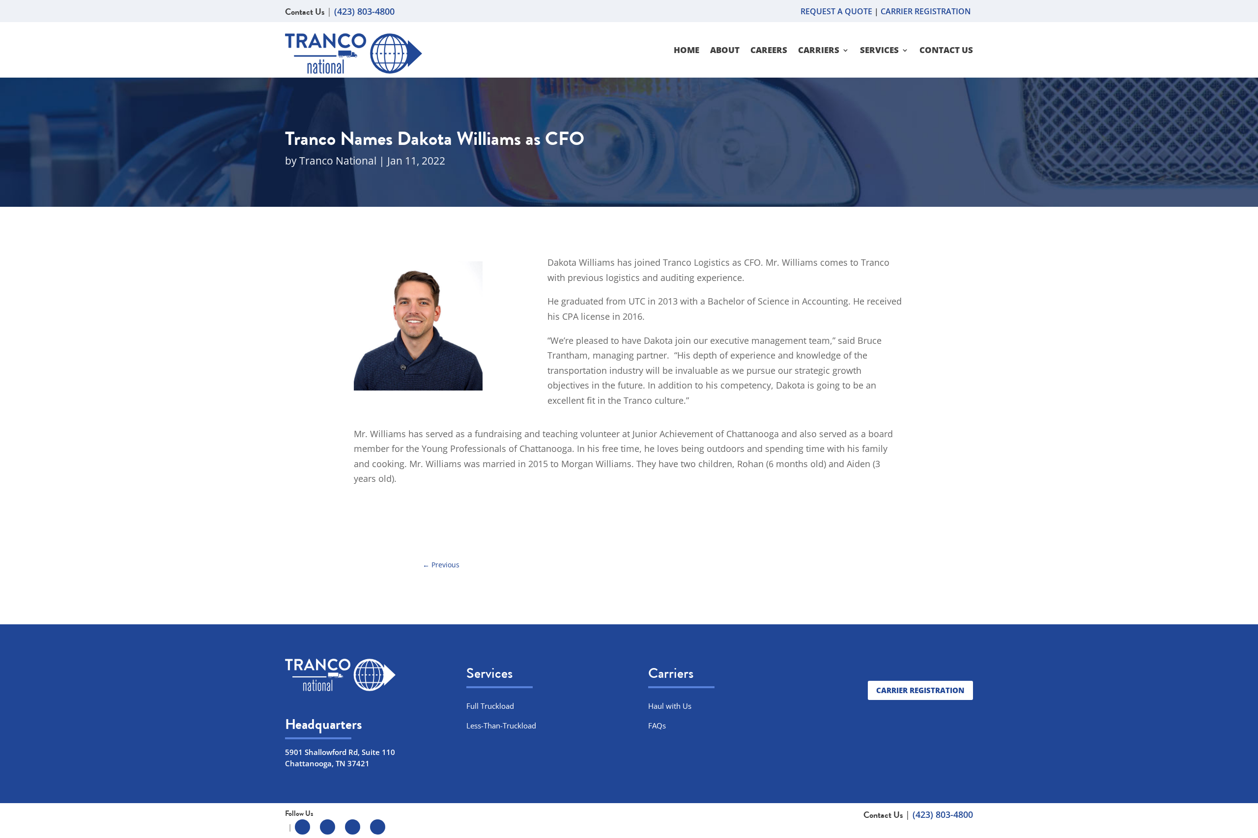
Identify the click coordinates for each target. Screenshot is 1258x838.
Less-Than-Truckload (501, 725)
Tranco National (337, 161)
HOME (686, 51)
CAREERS (768, 51)
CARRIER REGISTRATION (927, 11)
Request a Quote (837, 11)
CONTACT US (946, 51)
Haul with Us (669, 706)
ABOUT (725, 51)
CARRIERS (818, 51)
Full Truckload (490, 706)
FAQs (657, 725)
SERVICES (879, 51)
